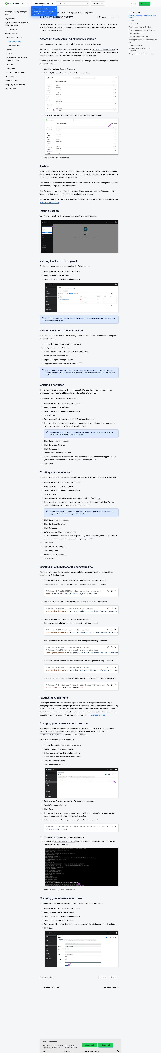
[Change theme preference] (154, 3)
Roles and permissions (49, 202)
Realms (131, 21)
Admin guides (72, 13)
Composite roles (98, 715)
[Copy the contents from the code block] (111, 590)
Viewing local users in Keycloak (140, 27)
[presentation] (81, 592)
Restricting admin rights (137, 45)
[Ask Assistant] (115, 590)
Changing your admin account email (141, 54)
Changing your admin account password (139, 49)
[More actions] (117, 17)
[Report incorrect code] (108, 590)
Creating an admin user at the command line (143, 41)
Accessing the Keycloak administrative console (142, 16)
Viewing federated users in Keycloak (142, 30)
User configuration (86, 13)
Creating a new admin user (138, 36)
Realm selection (134, 24)
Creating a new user (136, 33)
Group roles (78, 435)
